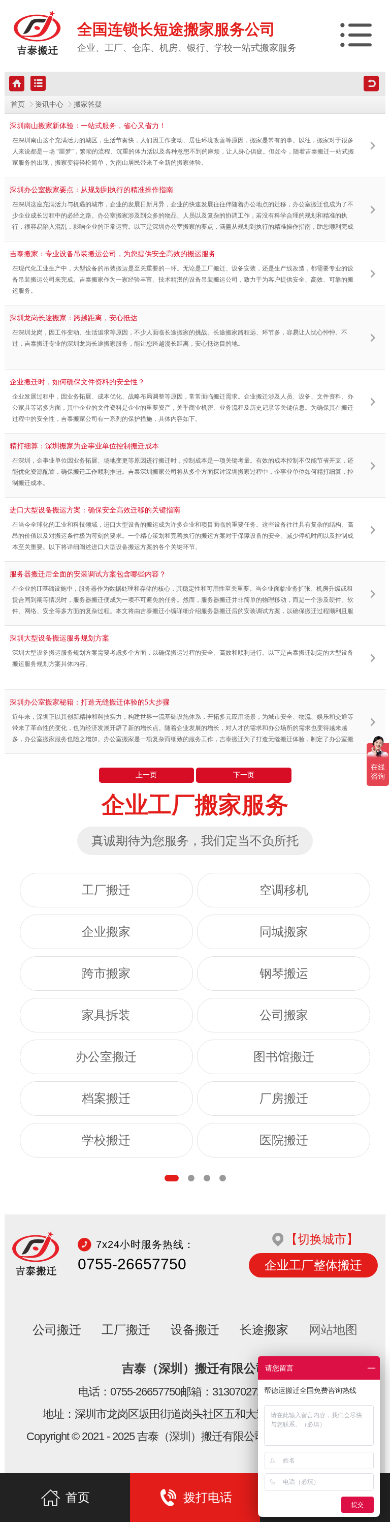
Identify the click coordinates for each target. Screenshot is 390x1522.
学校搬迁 (106, 1140)
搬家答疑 (88, 104)
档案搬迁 (106, 1098)
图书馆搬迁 (283, 1056)
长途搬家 (264, 1330)
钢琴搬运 (283, 973)
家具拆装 (106, 1015)
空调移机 (283, 890)
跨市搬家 (106, 973)
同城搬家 (283, 931)
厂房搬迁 (283, 1098)
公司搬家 (283, 1015)
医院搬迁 (283, 1140)
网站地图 (333, 1330)
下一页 (243, 775)
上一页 (146, 775)
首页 (18, 104)
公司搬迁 (56, 1330)
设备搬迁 (195, 1330)
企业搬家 (106, 931)
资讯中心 (49, 104)
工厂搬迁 (106, 890)
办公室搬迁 (106, 1056)
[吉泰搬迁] (37, 33)
